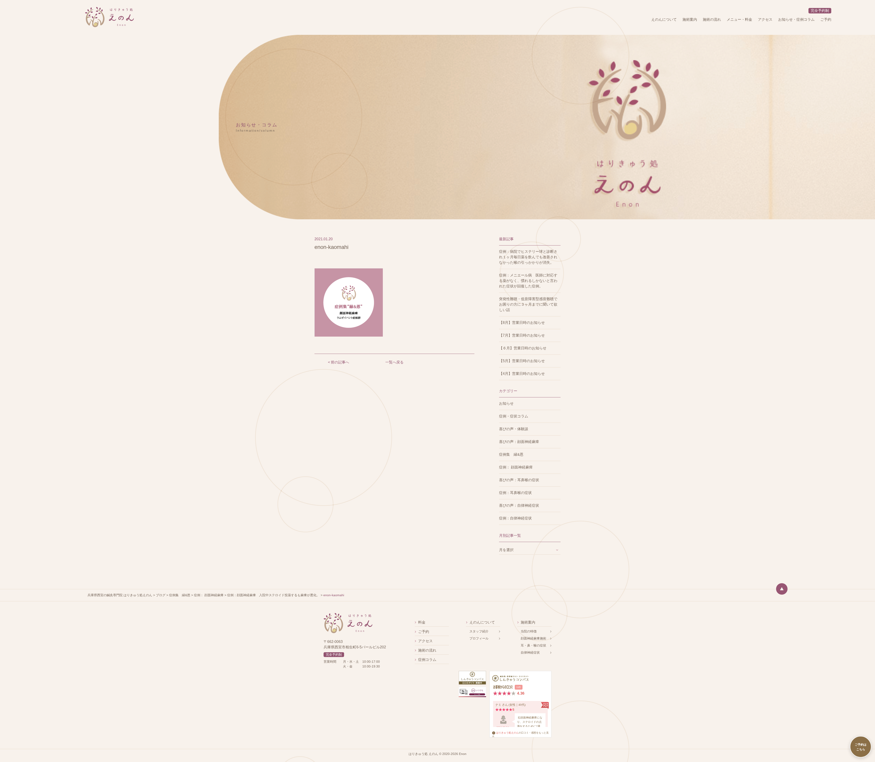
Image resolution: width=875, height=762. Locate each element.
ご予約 (825, 19)
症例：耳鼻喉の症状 (515, 493)
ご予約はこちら (860, 746)
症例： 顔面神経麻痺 (516, 467)
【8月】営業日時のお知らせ (522, 323)
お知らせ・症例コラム (796, 19)
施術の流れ (712, 19)
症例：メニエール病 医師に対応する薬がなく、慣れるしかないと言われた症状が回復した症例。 (528, 280)
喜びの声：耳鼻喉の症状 (519, 480)
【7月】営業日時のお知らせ (522, 335)
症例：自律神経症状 (515, 518)
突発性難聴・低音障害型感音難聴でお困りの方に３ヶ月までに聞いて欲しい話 (528, 304)
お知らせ (506, 403)
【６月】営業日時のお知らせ (522, 348)
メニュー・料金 (739, 19)
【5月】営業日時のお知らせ (522, 361)
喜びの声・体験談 (513, 429)
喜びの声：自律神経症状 (519, 505)
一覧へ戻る (394, 362)
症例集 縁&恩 (511, 454)
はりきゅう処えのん (507, 732)
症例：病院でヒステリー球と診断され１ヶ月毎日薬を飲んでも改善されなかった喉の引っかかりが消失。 (528, 257)
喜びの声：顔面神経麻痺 (519, 442)
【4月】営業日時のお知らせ (522, 374)
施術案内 (689, 19)
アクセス (765, 19)
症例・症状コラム (513, 416)
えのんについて (664, 19)
